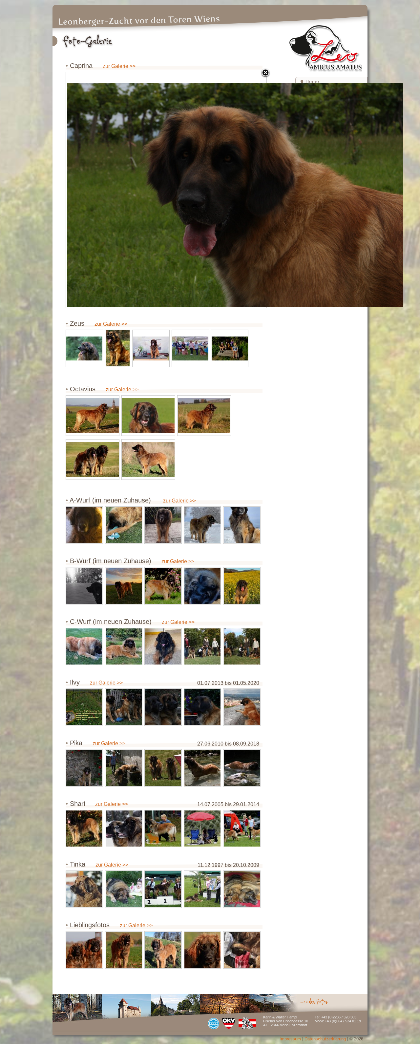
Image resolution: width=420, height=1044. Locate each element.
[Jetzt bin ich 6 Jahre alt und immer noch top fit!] (84, 348)
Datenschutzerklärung (325, 1038)
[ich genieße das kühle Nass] (202, 768)
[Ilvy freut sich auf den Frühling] (202, 707)
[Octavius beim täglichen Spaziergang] (92, 415)
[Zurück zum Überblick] (265, 73)
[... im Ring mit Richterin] (190, 348)
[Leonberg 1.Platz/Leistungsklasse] (163, 828)
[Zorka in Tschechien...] (84, 646)
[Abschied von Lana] (84, 586)
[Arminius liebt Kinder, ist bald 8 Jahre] (163, 525)
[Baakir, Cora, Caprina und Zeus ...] (242, 646)
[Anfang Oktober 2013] (84, 828)
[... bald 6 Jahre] (204, 415)
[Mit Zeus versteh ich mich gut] (163, 707)
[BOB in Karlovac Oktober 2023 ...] (151, 348)
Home (312, 81)
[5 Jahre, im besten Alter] (148, 459)
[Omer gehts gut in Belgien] (163, 646)
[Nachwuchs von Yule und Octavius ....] (242, 950)
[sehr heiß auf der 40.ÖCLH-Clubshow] (163, 768)
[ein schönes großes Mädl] (124, 950)
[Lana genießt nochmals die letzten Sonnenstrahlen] (124, 586)
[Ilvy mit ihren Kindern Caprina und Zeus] (124, 707)
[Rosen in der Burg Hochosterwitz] (84, 768)
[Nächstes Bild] (231, 190)
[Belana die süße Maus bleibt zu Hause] (202, 950)
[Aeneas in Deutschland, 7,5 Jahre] (242, 525)
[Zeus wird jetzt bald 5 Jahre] (118, 348)
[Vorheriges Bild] (101, 190)
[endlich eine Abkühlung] (124, 768)
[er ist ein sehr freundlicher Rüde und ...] (148, 415)
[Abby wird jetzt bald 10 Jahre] (84, 525)
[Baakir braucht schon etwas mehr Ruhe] (202, 586)
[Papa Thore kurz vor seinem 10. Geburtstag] (163, 586)
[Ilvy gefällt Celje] (242, 707)
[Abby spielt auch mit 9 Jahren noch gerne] (124, 525)
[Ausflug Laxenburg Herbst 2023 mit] (202, 646)
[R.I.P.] (84, 707)
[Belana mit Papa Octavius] (84, 950)
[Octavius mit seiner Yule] (92, 459)
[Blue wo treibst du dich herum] (242, 586)
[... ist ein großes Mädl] (124, 646)
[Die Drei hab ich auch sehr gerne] (230, 348)
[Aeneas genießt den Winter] (202, 525)
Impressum (290, 1038)
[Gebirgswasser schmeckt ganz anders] (242, 768)
